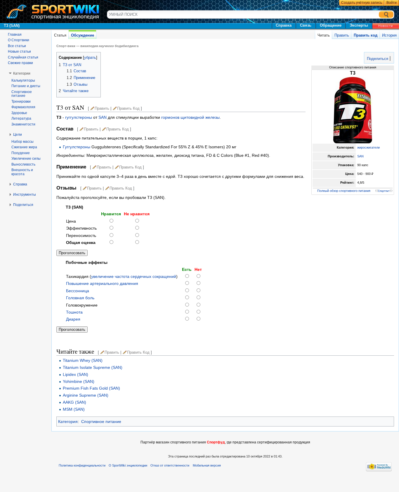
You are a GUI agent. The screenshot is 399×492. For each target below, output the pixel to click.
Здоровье (19, 113)
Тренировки (21, 101)
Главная (15, 34)
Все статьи (17, 46)
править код (128, 108)
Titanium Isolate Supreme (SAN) (92, 367)
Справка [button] (20, 184)
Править (341, 35)
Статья (60, 35)
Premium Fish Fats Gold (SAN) (91, 388)
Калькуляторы (23, 80)
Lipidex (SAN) (75, 374)
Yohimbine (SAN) (78, 381)
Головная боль (80, 297)
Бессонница (77, 290)
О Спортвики (18, 40)
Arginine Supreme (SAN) (85, 395)
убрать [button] (90, 58)
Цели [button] (17, 135)
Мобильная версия (207, 465)
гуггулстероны (79, 117)
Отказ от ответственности (169, 465)
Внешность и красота (22, 172)
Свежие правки (20, 63)
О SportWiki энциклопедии (128, 465)
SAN (360, 156)
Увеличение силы (26, 158)
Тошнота (74, 312)
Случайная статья (23, 57)
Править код (365, 35)
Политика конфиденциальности (82, 465)
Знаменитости (23, 124)
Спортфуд (216, 442)
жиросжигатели (368, 147)
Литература (21, 118)
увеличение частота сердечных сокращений (133, 276)
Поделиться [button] (23, 205)
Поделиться (377, 59)
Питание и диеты (25, 86)
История (389, 35)
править (102, 108)
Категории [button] (21, 73)
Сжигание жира (24, 147)
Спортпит (384, 191)
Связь (305, 25)
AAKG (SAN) (74, 402)
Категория (68, 421)
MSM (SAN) (74, 409)
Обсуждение (82, 35)
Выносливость (23, 164)
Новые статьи (19, 51)
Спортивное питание (101, 421)
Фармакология (23, 107)
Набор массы (22, 142)
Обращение (330, 25)
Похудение (20, 153)
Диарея (73, 319)
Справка (284, 25)
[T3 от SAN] (352, 109)
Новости (385, 25)
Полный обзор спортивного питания (343, 190)
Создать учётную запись (361, 3)
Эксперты (359, 25)
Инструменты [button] (24, 194)
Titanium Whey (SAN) (83, 360)
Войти (391, 3)
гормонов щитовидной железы (190, 117)
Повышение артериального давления (102, 283)
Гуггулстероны (76, 146)
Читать (324, 35)
